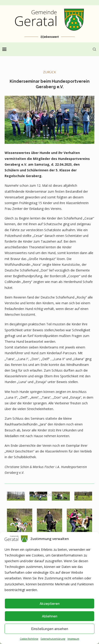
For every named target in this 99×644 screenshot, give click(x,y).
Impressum (73, 638)
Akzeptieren (50, 604)
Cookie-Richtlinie (29, 638)
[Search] (94, 49)
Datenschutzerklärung (53, 638)
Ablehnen (49, 616)
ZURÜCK (49, 72)
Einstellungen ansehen (49, 629)
